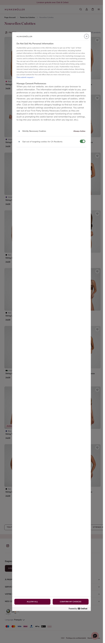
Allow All (32, 601)
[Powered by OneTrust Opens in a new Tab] (79, 608)
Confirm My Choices (70, 601)
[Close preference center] (86, 36)
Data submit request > (25, 77)
